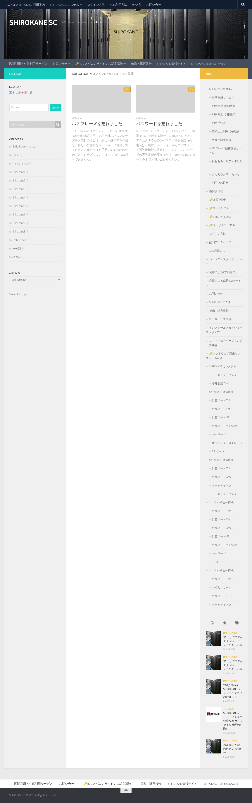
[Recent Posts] (212, 623)
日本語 (28, 92)
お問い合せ (153, 4)
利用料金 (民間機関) (224, 106)
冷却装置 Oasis (221, 383)
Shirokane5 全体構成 (221, 392)
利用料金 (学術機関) (224, 114)
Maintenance (20, 163)
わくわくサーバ (221, 587)
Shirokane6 (19, 214)
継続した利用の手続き (226, 131)
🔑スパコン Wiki (219, 208)
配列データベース (220, 242)
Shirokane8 (19, 231)
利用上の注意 (220, 182)
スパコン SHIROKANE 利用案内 (25, 4)
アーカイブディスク (224, 375)
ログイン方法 (96, 4)
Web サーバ (219, 434)
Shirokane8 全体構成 (221, 570)
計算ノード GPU (221, 417)
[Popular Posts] (224, 623)
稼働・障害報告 (141, 63)
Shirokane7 (19, 223)
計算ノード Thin (221, 400)
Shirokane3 (19, 189)
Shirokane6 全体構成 (221, 460)
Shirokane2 (19, 180)
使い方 (136, 4)
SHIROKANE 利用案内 (221, 89)
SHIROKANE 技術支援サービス (225, 151)
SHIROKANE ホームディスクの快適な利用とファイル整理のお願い (233, 720)
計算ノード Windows (224, 426)
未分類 (17, 248)
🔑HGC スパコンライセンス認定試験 (99, 63)
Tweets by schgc (18, 294)
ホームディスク (221, 485)
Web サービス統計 (220, 319)
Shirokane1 (19, 172)
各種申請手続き (221, 140)
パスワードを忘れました (159, 123)
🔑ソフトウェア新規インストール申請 (223, 356)
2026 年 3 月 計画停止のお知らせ (233, 748)
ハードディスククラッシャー (224, 261)
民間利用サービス (223, 97)
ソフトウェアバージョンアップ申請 (224, 343)
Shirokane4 (19, 197)
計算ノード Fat (221, 409)
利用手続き (219, 123)
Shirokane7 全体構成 (221, 502)
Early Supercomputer (24, 146)
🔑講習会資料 (218, 199)
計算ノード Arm (221, 477)
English (17, 92)
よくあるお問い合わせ (226, 174)
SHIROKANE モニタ (220, 302)
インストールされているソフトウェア (224, 330)
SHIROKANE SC (33, 22)
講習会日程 (216, 191)
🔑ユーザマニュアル (222, 225)
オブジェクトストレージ (227, 443)
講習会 (17, 257)
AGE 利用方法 (118, 4)
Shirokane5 (19, 206)
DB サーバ (218, 451)
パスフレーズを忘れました (97, 123)
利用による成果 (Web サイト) (223, 283)
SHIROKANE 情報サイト (171, 63)
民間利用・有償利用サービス (28, 63)
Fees (15, 155)
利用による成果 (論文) (222, 272)
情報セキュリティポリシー (225, 163)
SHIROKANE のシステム (64, 4)
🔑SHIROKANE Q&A (220, 216)
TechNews (18, 240)
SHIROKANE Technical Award (208, 63)
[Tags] (236, 623)
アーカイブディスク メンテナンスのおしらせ (233, 641)
